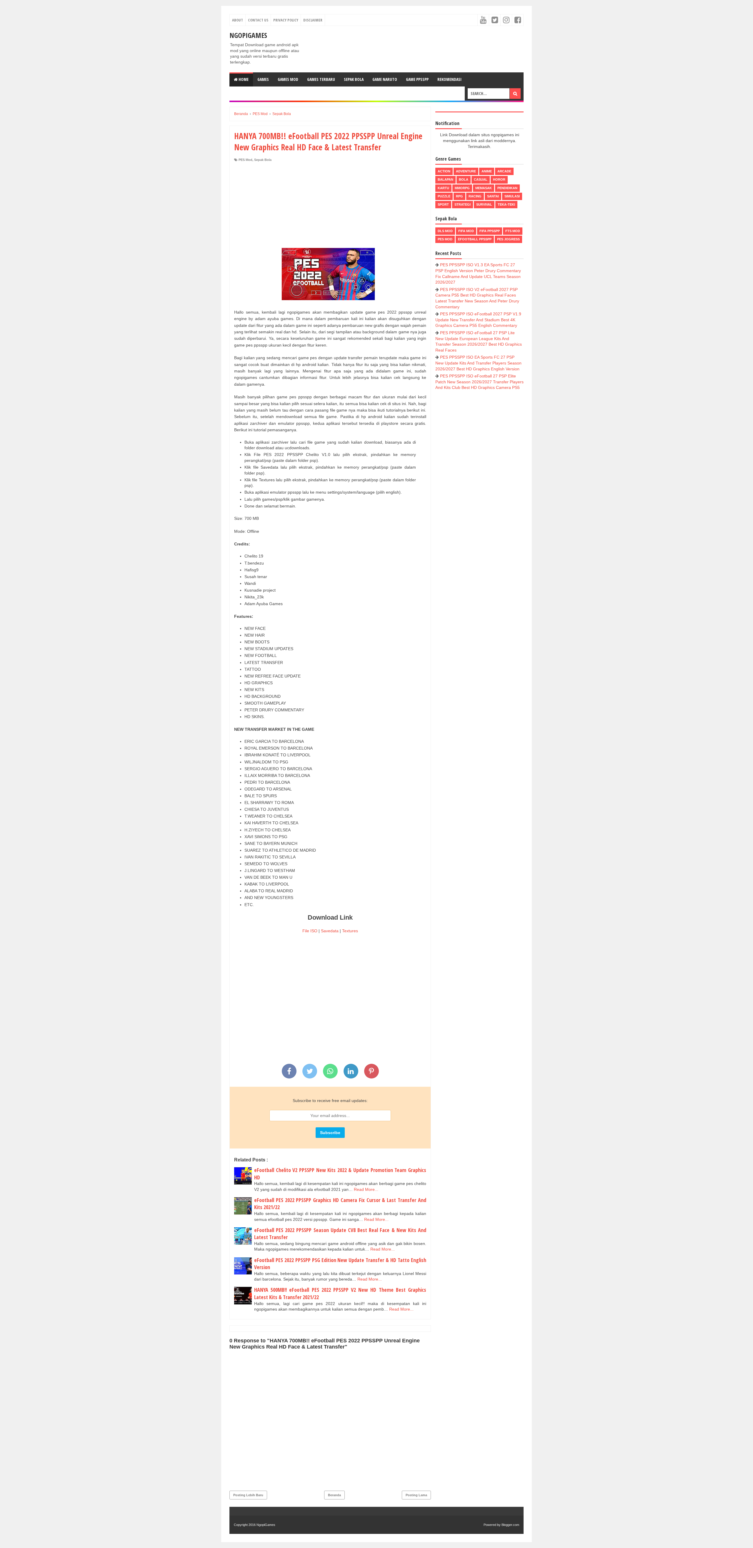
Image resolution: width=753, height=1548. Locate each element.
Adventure (466, 171)
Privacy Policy (285, 20)
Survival (484, 204)
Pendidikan (507, 188)
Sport (443, 204)
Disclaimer (312, 20)
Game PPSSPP (417, 79)
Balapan (445, 179)
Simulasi (512, 196)
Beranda (334, 1495)
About (237, 20)
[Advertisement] (330, 206)
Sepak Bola (354, 79)
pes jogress (508, 239)
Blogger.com (510, 1525)
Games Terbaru (321, 79)
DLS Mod (445, 231)
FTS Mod (512, 231)
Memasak (483, 188)
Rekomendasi (449, 79)
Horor (499, 179)
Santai (493, 196)
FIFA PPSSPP (489, 231)
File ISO (309, 930)
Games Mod (288, 79)
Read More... (366, 1189)
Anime (487, 171)
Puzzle (444, 196)
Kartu (443, 188)
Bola (463, 179)
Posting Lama (416, 1495)
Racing (475, 196)
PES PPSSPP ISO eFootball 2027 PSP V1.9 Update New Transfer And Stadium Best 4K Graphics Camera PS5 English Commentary (478, 320)
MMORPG (462, 188)
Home (243, 79)
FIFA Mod (466, 231)
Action (444, 171)
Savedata (330, 930)
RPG (459, 196)
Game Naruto (384, 79)
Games (263, 79)
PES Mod (245, 160)
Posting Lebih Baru (248, 1495)
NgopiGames (248, 35)
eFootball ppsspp (475, 239)
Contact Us (258, 20)
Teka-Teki (506, 204)
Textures (350, 930)
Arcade (504, 171)
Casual (480, 179)
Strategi (462, 204)
